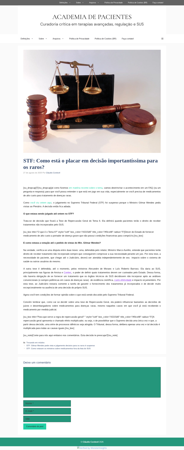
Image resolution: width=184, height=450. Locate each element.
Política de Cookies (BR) (137, 3)
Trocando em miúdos (35, 342)
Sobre (78, 3)
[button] (162, 38)
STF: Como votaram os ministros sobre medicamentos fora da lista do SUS (58, 348)
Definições (63, 3)
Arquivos (92, 3)
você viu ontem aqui (41, 202)
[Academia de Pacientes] (92, 19)
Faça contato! (158, 3)
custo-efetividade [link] (122, 280)
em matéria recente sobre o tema (86, 188)
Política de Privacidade (114, 3)
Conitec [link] (67, 272)
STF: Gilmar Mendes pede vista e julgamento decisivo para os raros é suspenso (60, 345)
